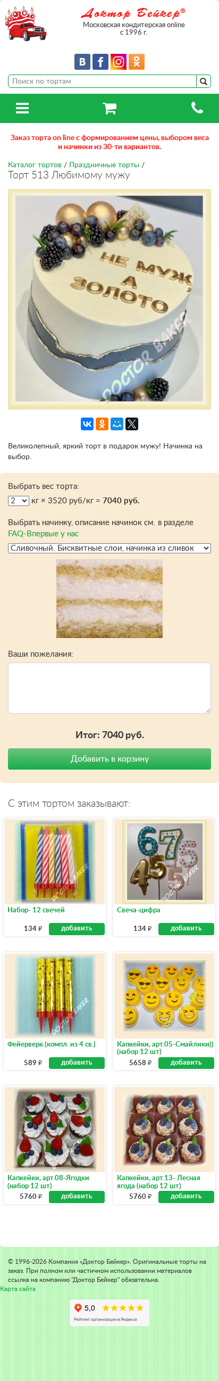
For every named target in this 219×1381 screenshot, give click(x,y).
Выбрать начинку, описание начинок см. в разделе (100, 528)
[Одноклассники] (102, 424)
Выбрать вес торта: (43, 487)
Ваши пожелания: (40, 654)
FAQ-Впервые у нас (43, 534)
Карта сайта (18, 1289)
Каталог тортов (35, 165)
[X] (131, 424)
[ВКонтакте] (87, 424)
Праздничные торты (104, 165)
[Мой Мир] (117, 424)
